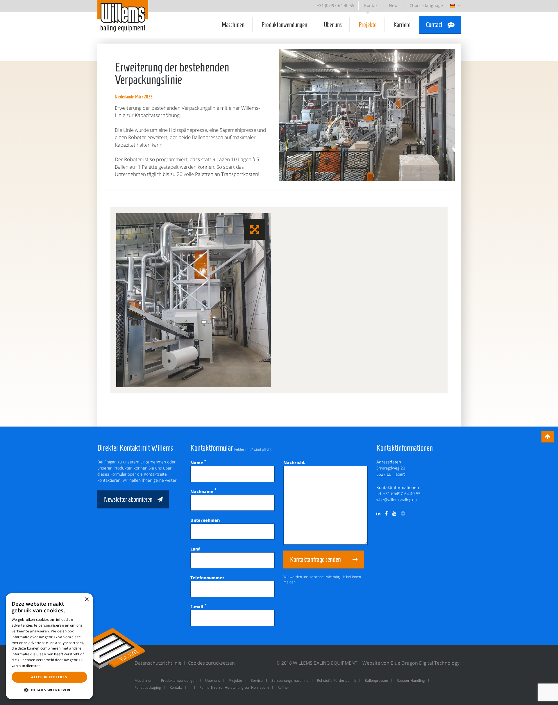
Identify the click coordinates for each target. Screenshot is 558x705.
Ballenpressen (376, 680)
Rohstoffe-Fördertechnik (336, 680)
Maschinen (233, 24)
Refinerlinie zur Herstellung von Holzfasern (234, 687)
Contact (434, 24)
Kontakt (371, 5)
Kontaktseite (155, 474)
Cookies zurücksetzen (211, 663)
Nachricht (294, 462)
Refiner (283, 687)
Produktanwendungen (284, 24)
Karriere (402, 24)
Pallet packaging (148, 687)
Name (198, 462)
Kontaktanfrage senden (315, 559)
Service (257, 680)
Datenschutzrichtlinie (158, 663)
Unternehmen (205, 520)
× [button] (86, 599)
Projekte (367, 24)
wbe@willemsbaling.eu (396, 499)
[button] (49, 689)
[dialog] (49, 646)
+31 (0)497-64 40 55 (335, 5)
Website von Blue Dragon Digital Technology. (411, 663)
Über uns (333, 24)
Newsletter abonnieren (128, 499)
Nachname (203, 491)
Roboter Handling (411, 680)
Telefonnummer (207, 577)
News (394, 5)
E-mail (198, 606)
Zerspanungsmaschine (289, 680)
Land (195, 549)
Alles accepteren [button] (49, 677)
